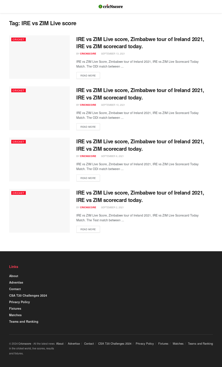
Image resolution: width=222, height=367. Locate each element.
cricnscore (88, 53)
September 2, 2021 (112, 207)
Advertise (16, 282)
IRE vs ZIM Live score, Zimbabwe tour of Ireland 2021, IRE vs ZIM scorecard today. (140, 42)
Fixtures (15, 308)
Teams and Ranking (23, 321)
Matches (15, 315)
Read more (88, 75)
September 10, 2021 (112, 104)
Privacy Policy (19, 302)
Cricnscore (24, 343)
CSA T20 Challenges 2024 (28, 295)
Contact (15, 289)
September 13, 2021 (112, 53)
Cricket (18, 39)
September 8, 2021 (112, 156)
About (13, 276)
